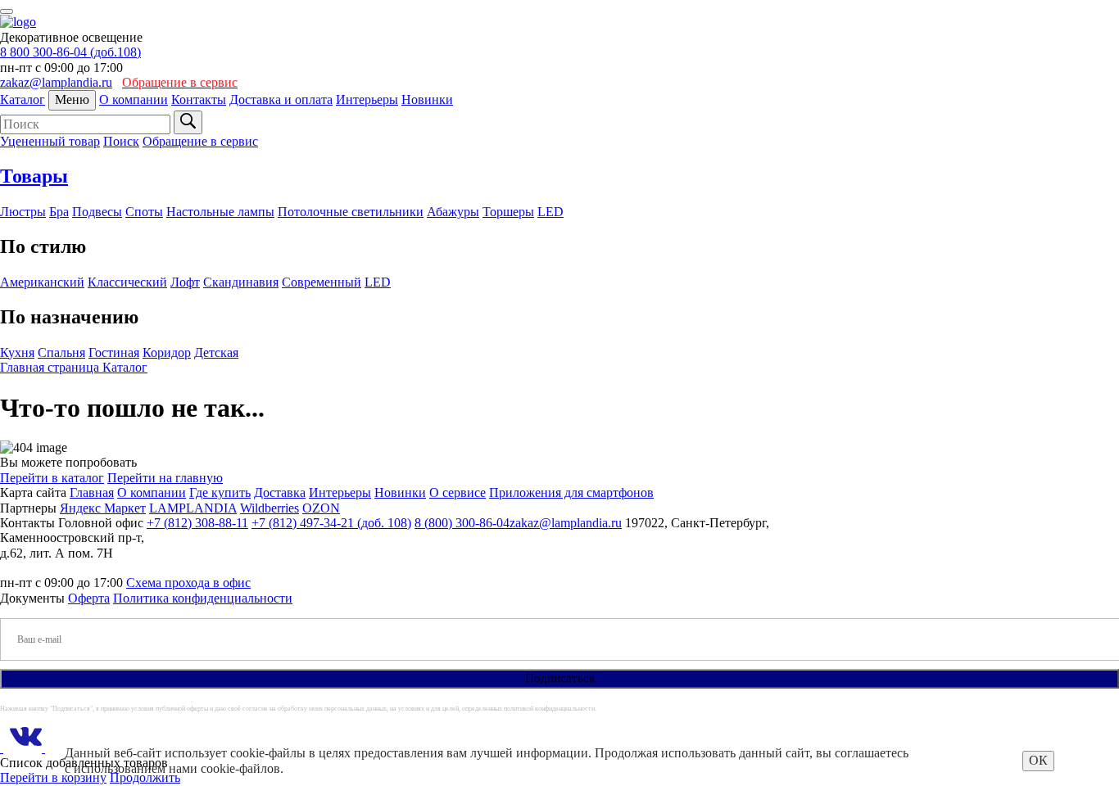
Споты (144, 212)
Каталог (22, 99)
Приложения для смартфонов (571, 492)
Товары (34, 176)
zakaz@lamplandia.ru (56, 82)
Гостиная (113, 352)
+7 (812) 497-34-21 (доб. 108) (331, 523)
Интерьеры (367, 99)
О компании (133, 99)
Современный (321, 282)
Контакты (198, 99)
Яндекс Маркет (103, 508)
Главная (92, 492)
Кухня (17, 352)
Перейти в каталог (52, 478)
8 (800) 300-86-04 (462, 523)
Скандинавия (241, 282)
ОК (1038, 760)
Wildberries (269, 508)
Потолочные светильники (351, 212)
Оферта (89, 598)
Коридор (167, 352)
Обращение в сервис (200, 141)
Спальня (61, 352)
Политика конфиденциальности (202, 598)
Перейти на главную (165, 478)
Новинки (427, 99)
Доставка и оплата (281, 99)
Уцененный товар (50, 141)
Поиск (121, 141)
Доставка (280, 492)
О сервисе (457, 492)
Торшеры (508, 212)
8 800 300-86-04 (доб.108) (70, 52)
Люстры (23, 212)
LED (550, 212)
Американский (42, 282)
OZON (321, 508)
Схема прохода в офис (188, 583)
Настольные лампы (220, 212)
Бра (59, 212)
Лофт (185, 282)
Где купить (220, 492)
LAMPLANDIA (193, 508)
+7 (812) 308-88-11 (197, 523)
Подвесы (97, 212)
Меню (72, 99)
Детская (216, 352)
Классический (127, 282)
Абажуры (453, 212)
